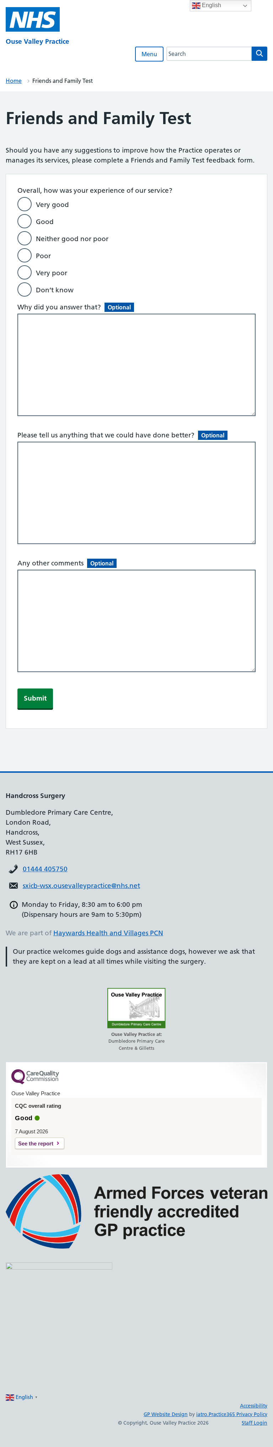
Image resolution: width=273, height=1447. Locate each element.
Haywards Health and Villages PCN (108, 933)
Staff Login (254, 1423)
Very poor (51, 273)
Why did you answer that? (74, 307)
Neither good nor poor (72, 239)
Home (14, 80)
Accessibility (253, 1406)
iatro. (202, 1414)
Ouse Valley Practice (37, 41)
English (210, 5)
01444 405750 (45, 869)
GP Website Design (166, 1414)
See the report (35, 1143)
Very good (52, 205)
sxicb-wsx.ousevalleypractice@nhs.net (81, 886)
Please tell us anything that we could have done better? (120, 435)
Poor (43, 256)
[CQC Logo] (35, 1082)
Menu (149, 54)
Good (45, 222)
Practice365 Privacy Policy (238, 1414)
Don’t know (55, 290)
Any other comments (65, 563)
